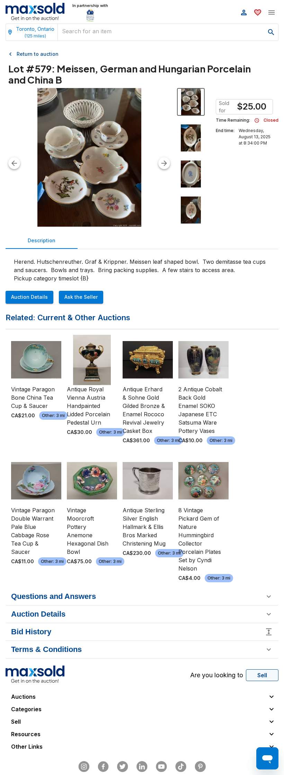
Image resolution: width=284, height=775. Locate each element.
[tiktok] (180, 766)
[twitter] (122, 766)
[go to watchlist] (258, 12)
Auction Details (29, 297)
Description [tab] (41, 240)
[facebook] (103, 766)
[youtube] (161, 766)
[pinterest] (200, 766)
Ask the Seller (81, 297)
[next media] (164, 163)
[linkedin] (142, 766)
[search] (271, 32)
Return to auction (38, 54)
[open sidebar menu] (271, 12)
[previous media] (14, 163)
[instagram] (84, 766)
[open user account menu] (244, 12)
